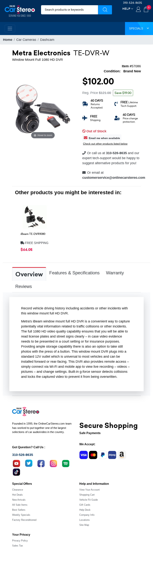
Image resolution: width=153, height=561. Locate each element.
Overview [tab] (29, 274)
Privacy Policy (20, 540)
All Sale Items (19, 504)
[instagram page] (53, 463)
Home (7, 40)
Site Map (84, 525)
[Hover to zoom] (43, 109)
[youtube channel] (16, 463)
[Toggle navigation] (10, 28)
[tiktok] (16, 471)
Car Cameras (26, 40)
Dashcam (47, 40)
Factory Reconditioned (24, 520)
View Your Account (89, 489)
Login (138, 10)
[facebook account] (41, 463)
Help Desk (84, 509)
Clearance (17, 489)
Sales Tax (17, 545)
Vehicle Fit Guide (88, 499)
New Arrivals (19, 499)
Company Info (86, 514)
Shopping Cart (87, 494)
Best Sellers (18, 509)
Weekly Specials (21, 514)
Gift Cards (84, 504)
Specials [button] (136, 28)
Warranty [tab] (115, 272)
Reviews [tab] (23, 286)
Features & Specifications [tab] (74, 272)
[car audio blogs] (65, 463)
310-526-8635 (132, 3)
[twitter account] (28, 463)
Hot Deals (17, 494)
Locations (84, 520)
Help (126, 9)
